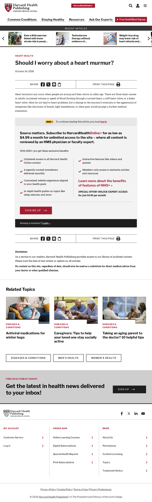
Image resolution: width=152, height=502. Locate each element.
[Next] (147, 38)
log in (104, 121)
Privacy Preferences (100, 489)
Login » (46, 223)
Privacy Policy (48, 489)
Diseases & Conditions (28, 358)
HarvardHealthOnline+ (83, 5)
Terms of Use (81, 489)
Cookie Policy (64, 489)
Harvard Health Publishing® (54, 496)
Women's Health (103, 358)
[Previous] (5, 38)
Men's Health (68, 358)
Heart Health (24, 56)
